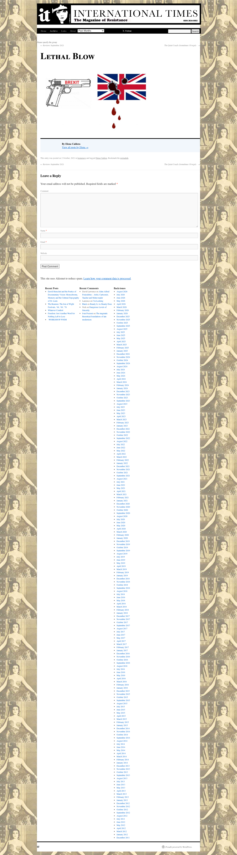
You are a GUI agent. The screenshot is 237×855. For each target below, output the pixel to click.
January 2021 (122, 500)
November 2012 (123, 806)
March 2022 (122, 456)
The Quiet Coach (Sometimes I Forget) (182, 45)
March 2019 (122, 569)
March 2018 (122, 606)
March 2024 (122, 382)
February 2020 (123, 534)
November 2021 (123, 469)
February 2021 (123, 497)
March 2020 (122, 531)
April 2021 (121, 491)
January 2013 (122, 800)
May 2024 (121, 375)
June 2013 (121, 784)
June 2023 (121, 410)
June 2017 (121, 634)
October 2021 (122, 472)
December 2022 (123, 428)
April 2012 (121, 828)
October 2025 (122, 322)
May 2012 (121, 825)
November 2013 (123, 768)
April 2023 (121, 416)
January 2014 (122, 762)
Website (43, 253)
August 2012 (122, 815)
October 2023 (122, 397)
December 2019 (123, 541)
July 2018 (121, 594)
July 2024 (121, 369)
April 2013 (121, 790)
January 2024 (122, 388)
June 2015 (121, 709)
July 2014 (121, 743)
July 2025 (121, 332)
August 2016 (122, 665)
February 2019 (123, 572)
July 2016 (121, 669)
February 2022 (123, 460)
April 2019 (121, 566)
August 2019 (122, 553)
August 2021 (122, 478)
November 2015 (123, 694)
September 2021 (123, 475)
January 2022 (122, 463)
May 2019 (121, 563)
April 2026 (121, 304)
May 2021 (121, 488)
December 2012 (123, 803)
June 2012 (121, 822)
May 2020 (121, 525)
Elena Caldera (101, 158)
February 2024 (123, 385)
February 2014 (123, 759)
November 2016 (123, 656)
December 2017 (123, 616)
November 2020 (123, 506)
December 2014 (123, 728)
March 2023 (122, 419)
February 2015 (123, 722)
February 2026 (123, 310)
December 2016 (123, 653)
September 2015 (123, 700)
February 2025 (123, 347)
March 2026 (122, 307)
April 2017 (121, 641)
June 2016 (121, 672)
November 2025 (123, 319)
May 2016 (121, 675)
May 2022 (121, 450)
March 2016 (122, 681)
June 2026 (121, 297)
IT (38, 847)
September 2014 (123, 737)
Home (43, 30)
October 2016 (122, 659)
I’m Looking (98, 300)
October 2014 (122, 734)
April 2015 (121, 715)
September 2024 (123, 363)
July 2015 (121, 706)
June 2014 (121, 747)
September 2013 (123, 775)
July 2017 (121, 631)
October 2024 (122, 360)
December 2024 (123, 353)
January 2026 (122, 313)
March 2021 (122, 494)
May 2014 (121, 750)
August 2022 (122, 441)
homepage (82, 158)
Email (43, 241)
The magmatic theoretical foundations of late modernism (95, 316)
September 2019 (123, 550)
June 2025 (121, 335)
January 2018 (122, 612)
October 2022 (122, 435)
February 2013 (123, 797)
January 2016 (122, 687)
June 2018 (121, 597)
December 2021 (123, 466)
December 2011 (123, 837)
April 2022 (121, 453)
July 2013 (121, 781)
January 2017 (122, 650)
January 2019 (122, 575)
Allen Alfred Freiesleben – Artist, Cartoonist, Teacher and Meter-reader (95, 294)
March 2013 (122, 793)
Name (43, 230)
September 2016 (123, 662)
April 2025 (121, 341)
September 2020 (123, 513)
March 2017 (122, 644)
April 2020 (121, 528)
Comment (44, 190)
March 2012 (122, 831)
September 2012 (123, 812)
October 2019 (122, 547)
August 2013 (122, 778)
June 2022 (121, 447)
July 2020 (121, 519)
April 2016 (121, 678)
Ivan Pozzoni (87, 313)
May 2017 (121, 637)
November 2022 (123, 431)
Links (63, 30)
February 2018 (123, 609)
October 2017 (122, 622)
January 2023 (122, 425)
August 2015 (122, 703)
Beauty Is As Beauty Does (101, 304)
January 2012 (122, 834)
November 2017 (123, 619)
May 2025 (121, 338)
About (73, 30)
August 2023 (122, 403)
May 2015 (121, 712)
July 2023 (121, 406)
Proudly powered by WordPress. (178, 846)
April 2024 (121, 378)
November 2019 (123, 544)
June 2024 (121, 372)
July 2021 (121, 481)
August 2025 (122, 328)
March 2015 (122, 719)
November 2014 (123, 731)
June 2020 (121, 522)
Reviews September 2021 (52, 45)
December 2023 (123, 391)
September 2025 (123, 325)
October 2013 (122, 772)
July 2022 (121, 444)
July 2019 (121, 556)
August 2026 (122, 291)
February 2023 (123, 422)
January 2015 (122, 725)
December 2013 (123, 765)
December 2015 (123, 690)
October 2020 (122, 509)
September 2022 (123, 438)
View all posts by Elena (75, 147)
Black (84, 304)
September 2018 (123, 587)
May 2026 (121, 300)
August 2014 (122, 740)
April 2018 (121, 603)
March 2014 (122, 756)
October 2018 (122, 584)
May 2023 (121, 413)
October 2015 (122, 697)
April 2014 (121, 753)
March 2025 (122, 344)
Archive (54, 30)
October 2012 (122, 809)
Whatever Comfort (55, 310)
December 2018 (123, 578)
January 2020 (122, 538)
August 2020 (122, 516)
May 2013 (121, 787)
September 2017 (123, 625)
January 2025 (122, 350)
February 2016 (123, 684)
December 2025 (123, 316)
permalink (124, 158)
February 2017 (123, 647)
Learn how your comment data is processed (107, 278)
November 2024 (123, 357)
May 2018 (121, 600)
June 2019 (121, 559)
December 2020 (123, 503)
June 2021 (121, 484)
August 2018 (122, 591)
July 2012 (121, 818)
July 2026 (121, 294)
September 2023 (123, 400)
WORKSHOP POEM (57, 319)
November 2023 (123, 394)
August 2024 (122, 366)
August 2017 (122, 628)
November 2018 (123, 581)
